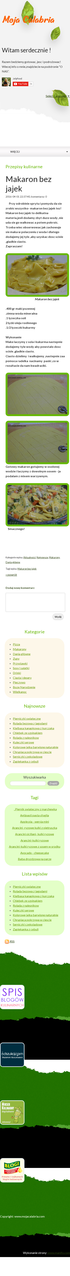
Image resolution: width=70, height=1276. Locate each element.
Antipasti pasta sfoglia (34, 815)
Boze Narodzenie (24, 687)
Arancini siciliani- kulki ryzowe (34, 834)
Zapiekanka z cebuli (25, 761)
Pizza (16, 644)
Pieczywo (19, 682)
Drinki (17, 673)
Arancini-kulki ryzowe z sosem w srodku (34, 846)
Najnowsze (42, 557)
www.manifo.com (59, 1252)
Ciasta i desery (22, 677)
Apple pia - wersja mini (34, 821)
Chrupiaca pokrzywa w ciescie (32, 752)
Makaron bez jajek (27, 568)
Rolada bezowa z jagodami (30, 723)
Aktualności (29, 557)
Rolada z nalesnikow (26, 737)
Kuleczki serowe (23, 742)
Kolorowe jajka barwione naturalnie (35, 747)
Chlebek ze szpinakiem (27, 733)
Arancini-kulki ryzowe (35, 840)
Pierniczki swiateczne (27, 718)
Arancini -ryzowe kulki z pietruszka (34, 827)
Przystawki (20, 663)
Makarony (54, 557)
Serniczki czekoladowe (27, 756)
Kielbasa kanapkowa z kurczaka (33, 728)
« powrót (11, 574)
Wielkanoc (20, 692)
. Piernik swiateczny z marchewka (35, 809)
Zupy (16, 658)
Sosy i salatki (21, 668)
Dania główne (13, 562)
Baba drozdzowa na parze (34, 859)
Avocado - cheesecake (34, 853)
